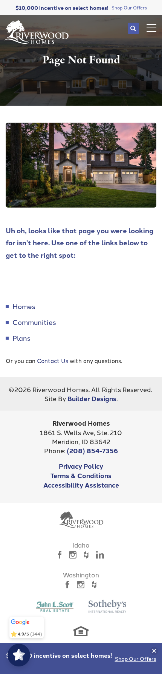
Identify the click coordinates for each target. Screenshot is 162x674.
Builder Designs (91, 398)
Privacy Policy (81, 466)
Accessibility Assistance (81, 484)
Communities (34, 322)
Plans (21, 338)
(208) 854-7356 (92, 450)
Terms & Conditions (81, 475)
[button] (133, 28)
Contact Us (52, 361)
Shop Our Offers (135, 658)
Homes (23, 306)
